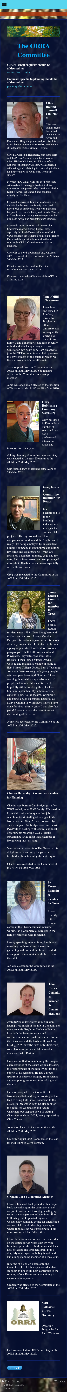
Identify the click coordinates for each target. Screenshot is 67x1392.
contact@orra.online (19, 72)
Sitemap (16, 1381)
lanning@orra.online (21, 86)
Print (8, 1381)
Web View (59, 1381)
